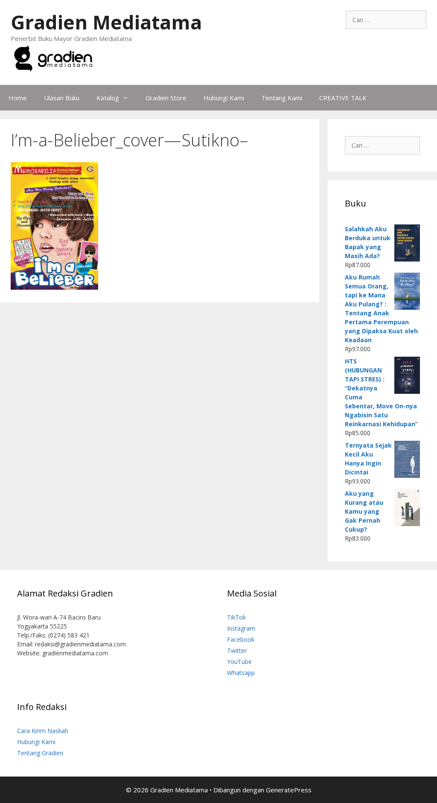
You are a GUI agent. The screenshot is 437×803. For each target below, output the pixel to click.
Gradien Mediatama (106, 22)
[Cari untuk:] (386, 20)
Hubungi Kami (224, 97)
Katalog (107, 97)
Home (18, 97)
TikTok (236, 617)
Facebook (240, 639)
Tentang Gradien (40, 753)
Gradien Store (166, 97)
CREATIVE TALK (343, 97)
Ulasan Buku (61, 97)
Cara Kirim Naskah (42, 731)
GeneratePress (289, 790)
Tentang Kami (281, 97)
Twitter (237, 650)
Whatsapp (241, 673)
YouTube (239, 662)
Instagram (241, 628)
